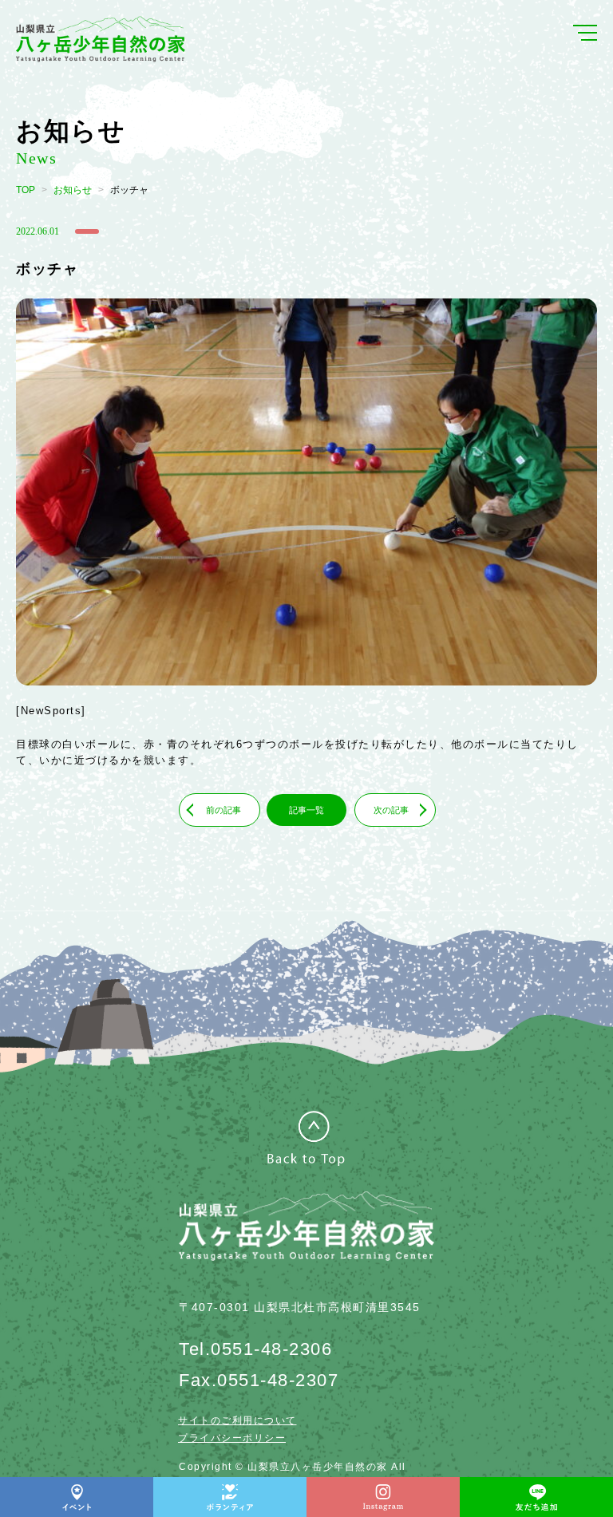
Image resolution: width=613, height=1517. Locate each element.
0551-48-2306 (271, 1349)
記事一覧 (306, 810)
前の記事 (223, 810)
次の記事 (391, 810)
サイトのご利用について (237, 1420)
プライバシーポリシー (232, 1438)
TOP (25, 190)
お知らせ (72, 190)
